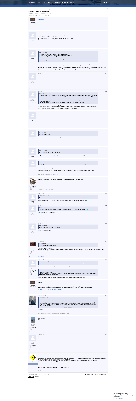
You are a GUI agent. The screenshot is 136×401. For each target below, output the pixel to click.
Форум (44, 2)
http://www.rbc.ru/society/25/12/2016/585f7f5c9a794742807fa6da (50, 289)
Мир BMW (32, 331)
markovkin (33, 22)
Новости (39, 2)
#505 (106, 91)
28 (31, 87)
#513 (106, 223)
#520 (106, 354)
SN (32, 81)
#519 (106, 334)
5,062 (33, 346)
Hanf (33, 246)
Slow (46, 13)
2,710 (33, 250)
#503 (106, 50)
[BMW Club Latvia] (32, 2)
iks (32, 168)
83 (31, 291)
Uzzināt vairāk (121, 398)
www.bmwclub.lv (55, 174)
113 (31, 173)
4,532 (33, 187)
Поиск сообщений (42, 5)
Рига (31, 88)
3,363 (33, 171)
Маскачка (32, 313)
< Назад (36, 15)
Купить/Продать (57, 2)
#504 (106, 73)
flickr (41, 28)
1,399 (33, 103)
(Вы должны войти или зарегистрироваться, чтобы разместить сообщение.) (96, 374)
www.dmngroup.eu (41, 256)
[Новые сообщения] (102, 2)
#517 (106, 295)
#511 (106, 193)
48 (31, 105)
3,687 (33, 289)
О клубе (72, 2)
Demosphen (32, 183)
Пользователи (65, 2)
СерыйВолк (32, 306)
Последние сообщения (33, 5)
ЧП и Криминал (35, 13)
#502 (106, 32)
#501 (106, 17)
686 (33, 85)
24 (45, 15)
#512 (106, 205)
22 (42, 15)
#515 (106, 259)
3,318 (33, 328)
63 (31, 189)
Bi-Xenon (33, 324)
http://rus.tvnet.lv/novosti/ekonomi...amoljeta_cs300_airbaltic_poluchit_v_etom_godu (53, 41)
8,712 (33, 367)
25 (46, 15)
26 (48, 15)
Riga (31, 106)
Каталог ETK (105, 5)
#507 (106, 130)
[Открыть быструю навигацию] (107, 9)
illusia (33, 342)
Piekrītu (116, 398)
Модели (49, 2)
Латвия (32, 349)
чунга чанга (32, 292)
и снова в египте (41, 19)
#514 (106, 241)
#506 (106, 112)
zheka (33, 40)
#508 (106, 148)
